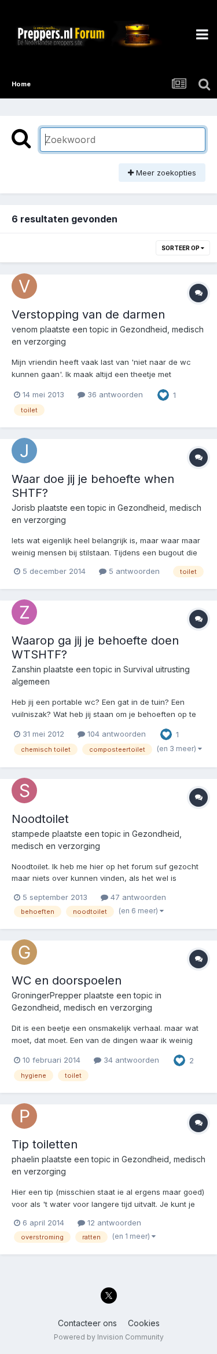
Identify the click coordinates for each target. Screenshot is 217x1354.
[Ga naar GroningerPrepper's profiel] (24, 952)
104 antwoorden (115, 733)
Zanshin (26, 669)
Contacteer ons (87, 1323)
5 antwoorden (133, 571)
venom (25, 329)
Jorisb (23, 508)
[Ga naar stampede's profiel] (24, 790)
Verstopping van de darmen (88, 314)
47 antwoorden (137, 897)
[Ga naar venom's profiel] (24, 286)
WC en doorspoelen (67, 980)
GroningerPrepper (47, 995)
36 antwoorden (114, 394)
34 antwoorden (130, 1059)
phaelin (25, 1159)
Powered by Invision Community (109, 1337)
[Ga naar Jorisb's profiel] (24, 450)
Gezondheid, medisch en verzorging (82, 1007)
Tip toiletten (45, 1144)
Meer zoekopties (165, 172)
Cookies (144, 1323)
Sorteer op (181, 247)
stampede (31, 834)
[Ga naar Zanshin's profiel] (24, 612)
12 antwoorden (113, 1222)
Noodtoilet (40, 819)
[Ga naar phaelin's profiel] (24, 1116)
